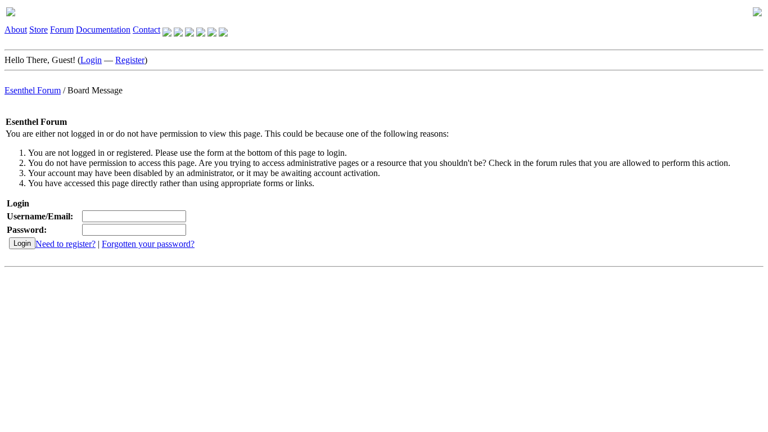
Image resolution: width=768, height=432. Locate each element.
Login (91, 60)
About (15, 29)
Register (129, 60)
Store (38, 29)
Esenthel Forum (32, 90)
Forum (62, 29)
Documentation (103, 29)
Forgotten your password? (148, 244)
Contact (146, 29)
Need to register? (65, 244)
